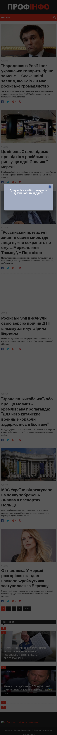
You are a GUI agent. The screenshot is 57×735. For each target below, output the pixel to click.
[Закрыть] (50, 186)
